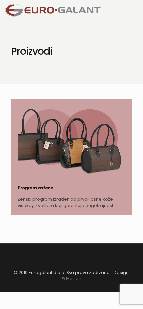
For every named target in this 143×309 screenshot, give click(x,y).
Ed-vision (71, 279)
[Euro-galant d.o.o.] (53, 10)
